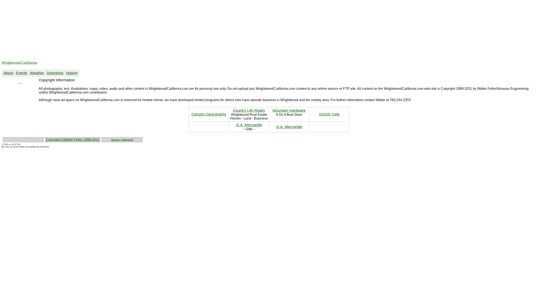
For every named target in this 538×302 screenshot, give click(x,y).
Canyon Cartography (208, 114)
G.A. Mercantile (249, 125)
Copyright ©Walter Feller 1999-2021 (73, 139)
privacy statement (122, 139)
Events (21, 73)
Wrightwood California (19, 62)
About (8, 73)
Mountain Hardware (289, 110)
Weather (37, 73)
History (72, 73)
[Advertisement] (128, 31)
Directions (55, 73)
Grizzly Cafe (329, 114)
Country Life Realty (249, 110)
